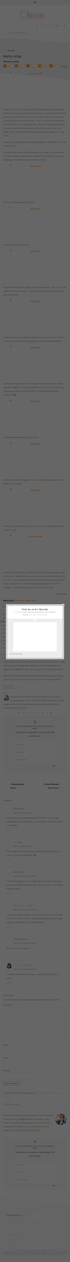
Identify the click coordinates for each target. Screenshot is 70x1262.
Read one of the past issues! (38, 615)
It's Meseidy (17, 612)
